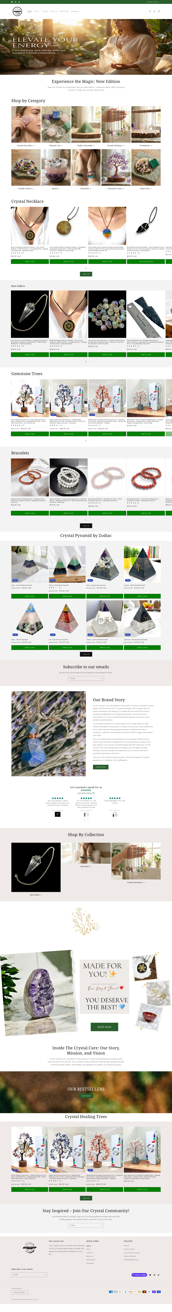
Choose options (146, 261)
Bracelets (85, 188)
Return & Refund (130, 1256)
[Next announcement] (115, 2)
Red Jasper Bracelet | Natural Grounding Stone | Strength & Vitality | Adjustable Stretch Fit (143, 499)
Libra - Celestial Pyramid (19, 639)
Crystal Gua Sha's (25, 145)
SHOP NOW (86, 1096)
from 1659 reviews (84, 793)
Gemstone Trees (115, 188)
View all (86, 274)
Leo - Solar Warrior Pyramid (58, 639)
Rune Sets (144, 188)
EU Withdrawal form (131, 1260)
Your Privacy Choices (132, 1253)
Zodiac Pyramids (84, 145)
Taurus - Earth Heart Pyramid (58, 585)
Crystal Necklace (115, 145)
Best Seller (35, 895)
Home (88, 1246)
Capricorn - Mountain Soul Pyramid (135, 639)
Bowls (55, 188)
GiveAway (90, 1263)
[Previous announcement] (57, 2)
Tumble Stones (25, 188)
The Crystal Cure (21, 1299)
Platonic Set (54, 145)
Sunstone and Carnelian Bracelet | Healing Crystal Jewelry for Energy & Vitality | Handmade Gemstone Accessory (28, 500)
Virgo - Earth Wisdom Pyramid (21, 585)
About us (89, 1256)
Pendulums (145, 145)
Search (126, 1246)
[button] (37, 11)
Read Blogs (90, 1260)
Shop (88, 1249)
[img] (86, 790)
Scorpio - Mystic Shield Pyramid (134, 585)
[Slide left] (81, 268)
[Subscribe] (101, 678)
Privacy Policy (129, 1249)
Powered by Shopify (32, 1299)
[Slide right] (90, 268)
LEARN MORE (101, 767)
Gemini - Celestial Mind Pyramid (97, 639)
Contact (89, 1253)
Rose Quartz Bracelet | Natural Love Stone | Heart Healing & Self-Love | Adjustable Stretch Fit (105, 499)
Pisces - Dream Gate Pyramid (95, 585)
